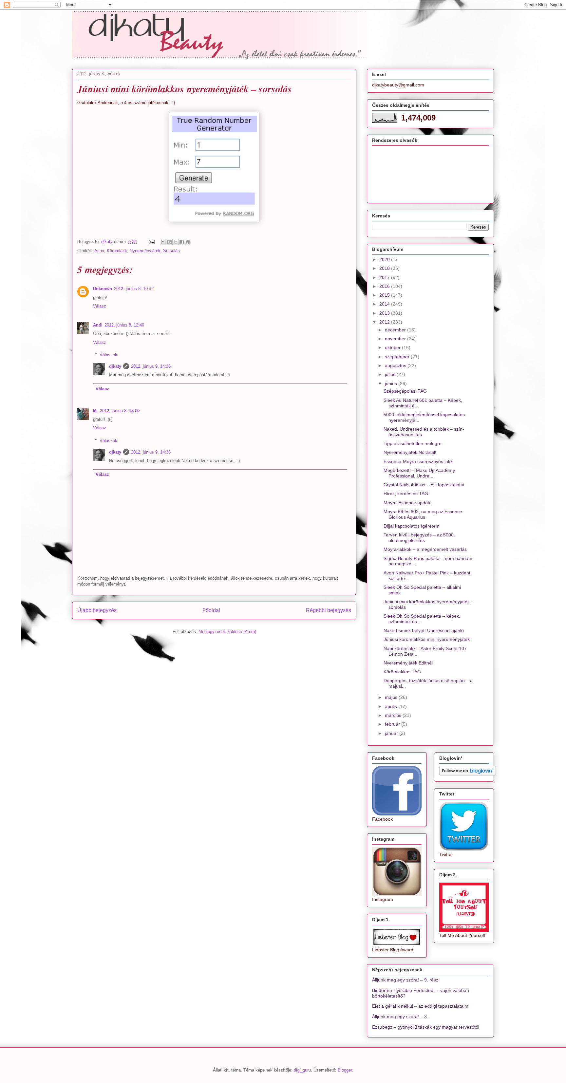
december (396, 329)
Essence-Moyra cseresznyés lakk (418, 461)
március (394, 715)
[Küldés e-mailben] (163, 242)
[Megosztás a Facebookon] (182, 242)
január (392, 733)
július (391, 374)
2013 (385, 313)
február (393, 724)
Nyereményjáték (145, 250)
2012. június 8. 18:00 (120, 410)
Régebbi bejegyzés (328, 610)
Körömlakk (117, 250)
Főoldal (211, 610)
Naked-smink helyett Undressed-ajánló (424, 630)
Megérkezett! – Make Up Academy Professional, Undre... (419, 473)
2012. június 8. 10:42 (134, 288)
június (391, 383)
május (392, 697)
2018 (385, 268)
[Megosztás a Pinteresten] (188, 242)
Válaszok (108, 354)
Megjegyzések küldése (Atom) (227, 631)
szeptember (398, 356)
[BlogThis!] (169, 242)
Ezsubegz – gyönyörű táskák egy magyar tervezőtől (425, 1027)
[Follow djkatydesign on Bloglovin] (467, 773)
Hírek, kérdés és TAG (406, 493)
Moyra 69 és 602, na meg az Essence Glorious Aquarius (423, 514)
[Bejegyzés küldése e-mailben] (151, 241)
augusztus (396, 365)
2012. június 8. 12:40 (124, 325)
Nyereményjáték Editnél (408, 662)
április (391, 706)
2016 (385, 286)
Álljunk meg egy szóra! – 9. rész (405, 979)
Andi (98, 325)
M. (95, 410)
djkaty (115, 366)
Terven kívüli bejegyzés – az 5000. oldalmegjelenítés (419, 537)
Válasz (99, 306)
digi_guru (302, 1070)
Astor (99, 250)
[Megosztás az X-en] (175, 242)
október (393, 347)
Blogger (345, 1070)
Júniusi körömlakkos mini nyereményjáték (427, 639)
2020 (385, 259)
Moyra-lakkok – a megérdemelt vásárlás (425, 549)
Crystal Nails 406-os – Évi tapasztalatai (424, 484)
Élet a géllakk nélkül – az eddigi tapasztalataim (420, 1006)
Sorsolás (171, 250)
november (396, 338)
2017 (385, 277)
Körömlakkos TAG (402, 671)
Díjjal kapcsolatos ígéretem (412, 526)
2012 (385, 322)
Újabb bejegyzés (97, 610)
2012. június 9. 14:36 (151, 366)
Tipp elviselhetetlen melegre (413, 443)
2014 (385, 304)
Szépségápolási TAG (405, 391)
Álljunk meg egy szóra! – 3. (400, 1016)
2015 (385, 295)
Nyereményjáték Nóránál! (410, 452)
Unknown (102, 288)
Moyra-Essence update (408, 502)
